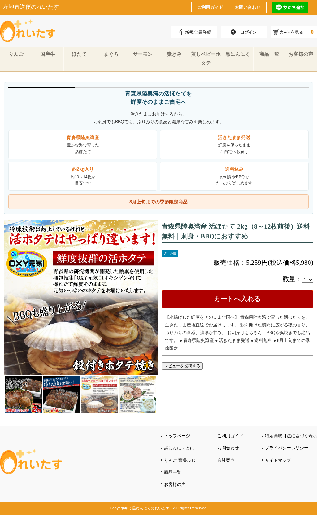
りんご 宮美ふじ (180, 460)
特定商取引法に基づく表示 (291, 435)
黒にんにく (237, 54)
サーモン (143, 54)
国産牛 (47, 54)
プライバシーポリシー (286, 447)
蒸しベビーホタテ (206, 58)
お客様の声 (301, 54)
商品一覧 (269, 54)
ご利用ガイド (210, 7)
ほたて (79, 54)
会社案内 (226, 460)
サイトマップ (278, 460)
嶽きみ (174, 54)
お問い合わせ (248, 7)
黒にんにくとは (179, 447)
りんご (16, 54)
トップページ (177, 435)
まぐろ (111, 54)
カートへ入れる (237, 299)
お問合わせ (228, 447)
